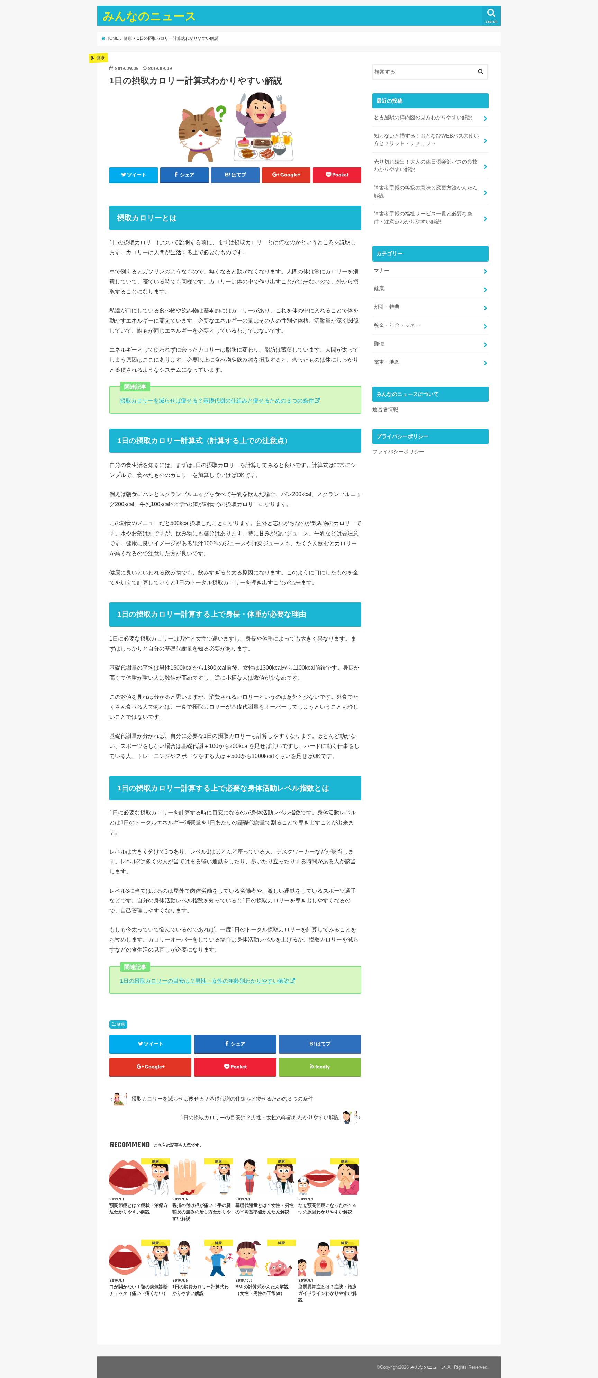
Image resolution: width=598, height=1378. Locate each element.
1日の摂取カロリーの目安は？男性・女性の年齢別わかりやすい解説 (204, 981)
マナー (381, 270)
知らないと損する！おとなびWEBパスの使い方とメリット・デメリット (426, 139)
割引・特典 (387, 307)
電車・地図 (387, 362)
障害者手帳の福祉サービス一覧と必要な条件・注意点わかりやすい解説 (423, 217)
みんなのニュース (150, 16)
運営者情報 (385, 409)
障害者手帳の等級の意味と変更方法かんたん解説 (426, 191)
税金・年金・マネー (397, 325)
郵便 (379, 343)
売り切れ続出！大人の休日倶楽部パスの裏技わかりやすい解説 (426, 165)
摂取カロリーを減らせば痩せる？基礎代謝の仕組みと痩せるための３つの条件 (217, 400)
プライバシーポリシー (398, 451)
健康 (121, 1024)
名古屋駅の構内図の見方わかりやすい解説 (423, 117)
